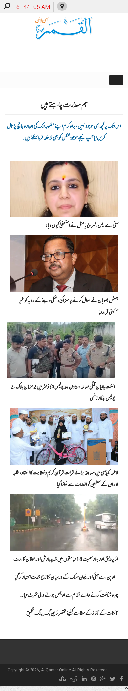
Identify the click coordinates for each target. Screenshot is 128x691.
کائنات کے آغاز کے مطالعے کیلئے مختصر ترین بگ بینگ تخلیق (72, 614)
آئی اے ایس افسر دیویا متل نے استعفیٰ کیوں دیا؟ (81, 226)
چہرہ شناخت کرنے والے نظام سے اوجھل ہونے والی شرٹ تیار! (69, 596)
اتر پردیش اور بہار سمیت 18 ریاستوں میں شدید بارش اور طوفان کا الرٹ (65, 560)
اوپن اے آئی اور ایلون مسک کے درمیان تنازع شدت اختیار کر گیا (64, 578)
